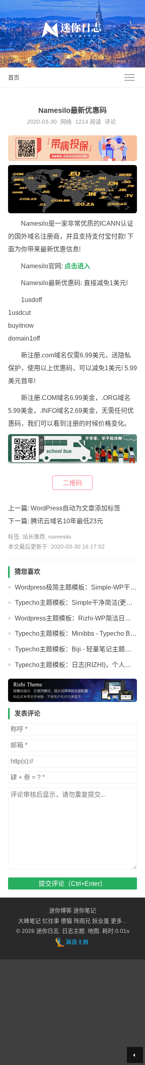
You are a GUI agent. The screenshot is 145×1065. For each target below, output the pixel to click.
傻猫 (66, 921)
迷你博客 (60, 910)
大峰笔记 (29, 921)
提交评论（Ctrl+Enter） (72, 883)
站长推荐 (34, 536)
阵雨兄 (82, 921)
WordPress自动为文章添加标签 (75, 508)
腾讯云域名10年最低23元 (67, 521)
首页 (13, 77)
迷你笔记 (84, 910)
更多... (119, 921)
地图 (93, 931)
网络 (66, 121)
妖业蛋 (100, 921)
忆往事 (50, 921)
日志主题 (73, 931)
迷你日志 (47, 931)
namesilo (59, 536)
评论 (110, 121)
